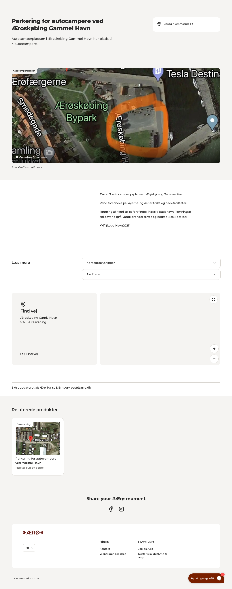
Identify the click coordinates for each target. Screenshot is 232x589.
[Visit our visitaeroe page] (110, 509)
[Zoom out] (214, 359)
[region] (160, 329)
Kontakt (105, 548)
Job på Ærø (145, 548)
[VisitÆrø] (33, 532)
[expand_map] (214, 299)
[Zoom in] (214, 348)
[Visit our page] (121, 509)
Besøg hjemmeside (176, 24)
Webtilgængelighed (113, 554)
